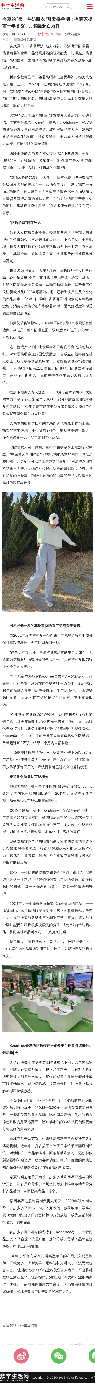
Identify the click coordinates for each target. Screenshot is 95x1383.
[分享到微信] (58, 1356)
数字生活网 (45, 34)
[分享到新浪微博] (21, 1356)
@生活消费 (72, 34)
